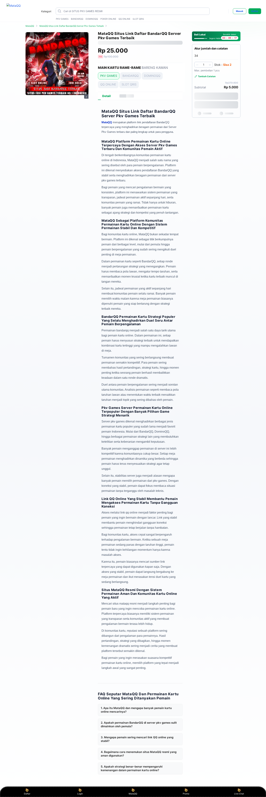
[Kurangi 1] (197, 65)
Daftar (254, 11)
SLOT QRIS (138, 19)
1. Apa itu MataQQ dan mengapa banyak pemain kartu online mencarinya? (136, 709)
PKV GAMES (62, 19)
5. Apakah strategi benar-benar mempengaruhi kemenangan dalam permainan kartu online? (131, 768)
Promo (186, 793)
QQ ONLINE (124, 19)
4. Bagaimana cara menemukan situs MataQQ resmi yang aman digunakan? (138, 753)
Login (80, 793)
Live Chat (239, 793)
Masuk (239, 11)
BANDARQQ (77, 19)
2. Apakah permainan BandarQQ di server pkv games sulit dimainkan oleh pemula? (139, 724)
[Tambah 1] (210, 65)
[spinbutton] (203, 64)
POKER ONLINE (108, 19)
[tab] (106, 96)
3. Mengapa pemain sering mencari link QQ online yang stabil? (137, 739)
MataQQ (30, 26)
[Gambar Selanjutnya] (86, 96)
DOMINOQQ (92, 19)
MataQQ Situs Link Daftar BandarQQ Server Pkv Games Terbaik (71, 26)
